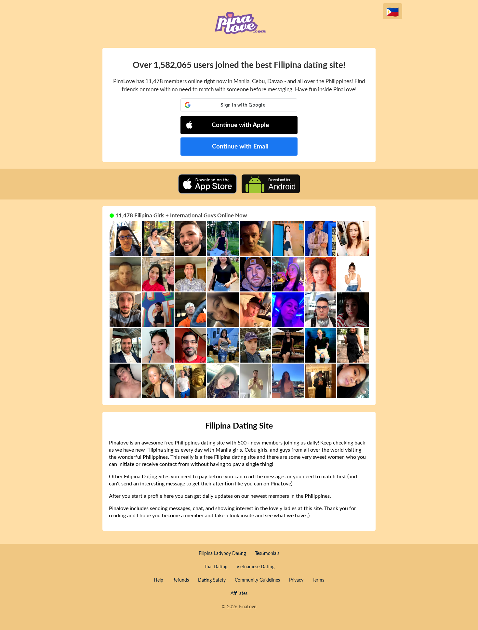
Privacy (296, 580)
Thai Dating (215, 567)
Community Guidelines (257, 580)
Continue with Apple (240, 125)
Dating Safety (212, 580)
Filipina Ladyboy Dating (222, 553)
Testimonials (267, 553)
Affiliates (239, 593)
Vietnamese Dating (255, 567)
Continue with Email (240, 147)
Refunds (180, 580)
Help (158, 580)
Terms (318, 580)
